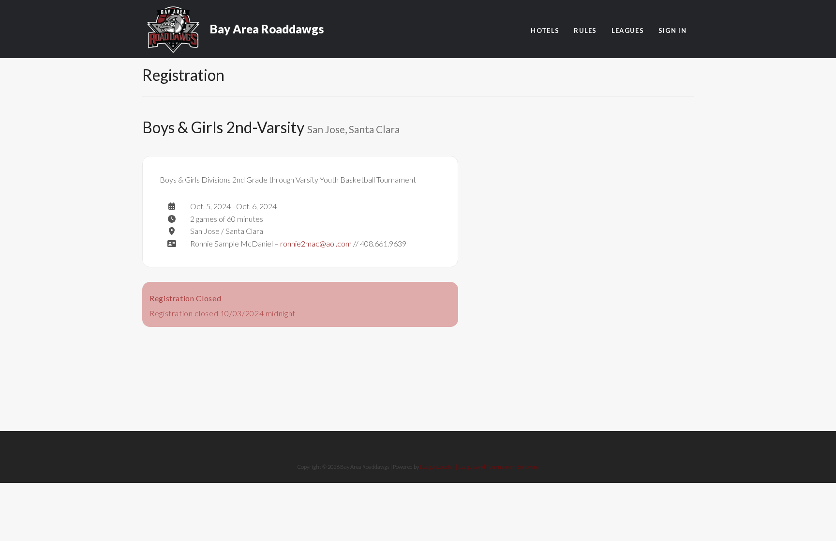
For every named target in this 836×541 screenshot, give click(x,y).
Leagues (628, 30)
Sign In (672, 30)
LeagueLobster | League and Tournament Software (479, 467)
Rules (585, 30)
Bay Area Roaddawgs (267, 24)
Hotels (545, 30)
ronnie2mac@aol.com (316, 243)
